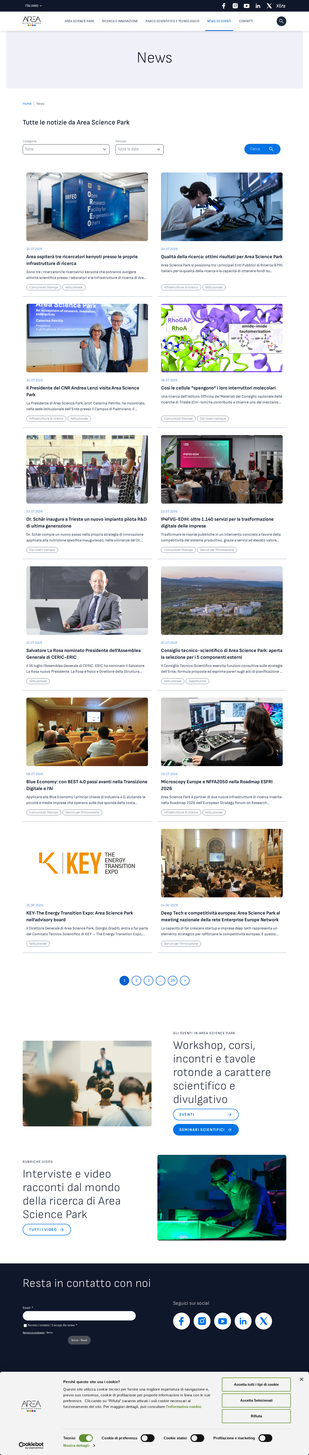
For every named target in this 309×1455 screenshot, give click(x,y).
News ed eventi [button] (219, 21)
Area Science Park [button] (79, 21)
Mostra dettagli (76, 1445)
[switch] (147, 1438)
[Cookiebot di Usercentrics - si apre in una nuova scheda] (31, 1445)
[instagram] (235, 6)
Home (27, 104)
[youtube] (246, 6)
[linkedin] (257, 6)
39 (172, 980)
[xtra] (280, 6)
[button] (281, 21)
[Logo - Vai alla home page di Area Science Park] (32, 21)
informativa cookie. (185, 1407)
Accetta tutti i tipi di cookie (256, 1384)
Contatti (246, 21)
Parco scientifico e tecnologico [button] (172, 21)
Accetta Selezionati (256, 1400)
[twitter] (269, 6)
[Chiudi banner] (301, 1379)
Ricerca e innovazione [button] (120, 21)
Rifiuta (256, 1416)
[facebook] (223, 6)
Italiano (31, 6)
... (160, 980)
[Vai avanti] (185, 980)
